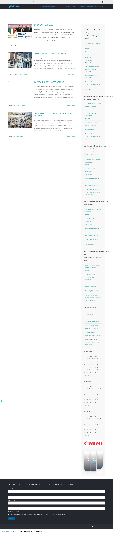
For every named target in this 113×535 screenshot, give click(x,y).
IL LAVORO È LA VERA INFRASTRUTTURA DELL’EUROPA (90, 57)
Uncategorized (19, 136)
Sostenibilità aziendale (22, 45)
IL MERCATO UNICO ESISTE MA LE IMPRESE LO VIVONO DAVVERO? (93, 46)
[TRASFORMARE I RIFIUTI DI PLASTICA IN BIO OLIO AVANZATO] (20, 120)
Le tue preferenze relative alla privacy (31, 531)
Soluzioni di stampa (20, 105)
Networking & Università (91, 75)
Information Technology (22, 74)
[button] (102, 6)
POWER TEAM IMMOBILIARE (92, 321)
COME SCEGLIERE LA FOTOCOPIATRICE (50, 53)
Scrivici (103, 527)
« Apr (85, 375)
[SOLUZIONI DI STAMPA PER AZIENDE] (20, 84)
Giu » (88, 375)
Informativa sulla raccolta (9, 531)
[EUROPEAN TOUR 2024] (20, 31)
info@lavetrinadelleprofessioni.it (26, 2)
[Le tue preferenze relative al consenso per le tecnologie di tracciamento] (1, 401)
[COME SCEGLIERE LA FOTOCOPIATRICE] (20, 60)
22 (90, 370)
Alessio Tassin (88, 325)
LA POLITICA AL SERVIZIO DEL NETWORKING (92, 342)
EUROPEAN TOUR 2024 (43, 25)
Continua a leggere (71, 45)
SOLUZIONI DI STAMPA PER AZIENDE (49, 82)
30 (92, 372)
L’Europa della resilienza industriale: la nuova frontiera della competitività (92, 84)
